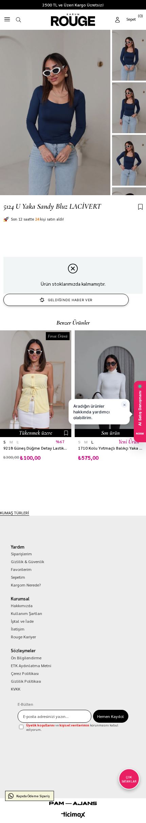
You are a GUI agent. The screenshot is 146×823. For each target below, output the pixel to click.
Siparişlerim (21, 553)
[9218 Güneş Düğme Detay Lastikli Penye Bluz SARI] (35, 383)
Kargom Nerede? (26, 585)
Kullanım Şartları (26, 613)
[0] (135, 18)
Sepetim (18, 577)
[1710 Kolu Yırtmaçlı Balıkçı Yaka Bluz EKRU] (110, 383)
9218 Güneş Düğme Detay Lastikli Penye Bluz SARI (35, 448)
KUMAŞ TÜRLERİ (14, 512)
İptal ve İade (22, 621)
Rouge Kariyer (23, 636)
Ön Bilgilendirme (26, 657)
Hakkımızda (22, 605)
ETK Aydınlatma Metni (31, 665)
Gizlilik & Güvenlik (27, 561)
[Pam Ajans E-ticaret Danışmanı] (73, 803)
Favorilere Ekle (66, 433)
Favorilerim (21, 569)
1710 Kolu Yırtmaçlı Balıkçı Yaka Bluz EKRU (110, 448)
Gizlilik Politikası (26, 681)
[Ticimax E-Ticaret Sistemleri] (73, 815)
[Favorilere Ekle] (140, 207)
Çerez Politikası (25, 673)
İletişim (17, 629)
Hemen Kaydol (110, 716)
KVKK (15, 689)
